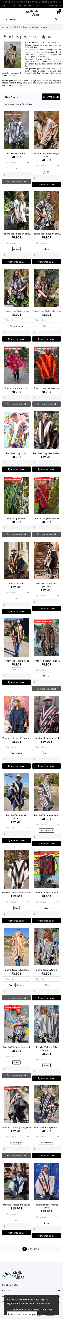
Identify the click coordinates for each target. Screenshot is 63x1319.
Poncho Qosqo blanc (16, 453)
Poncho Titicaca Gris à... (46, 969)
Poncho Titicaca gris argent (16, 1047)
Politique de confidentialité (24, 1310)
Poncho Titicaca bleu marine (16, 737)
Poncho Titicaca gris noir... (46, 1127)
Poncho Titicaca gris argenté (16, 1127)
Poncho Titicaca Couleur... (16, 969)
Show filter (51, 96)
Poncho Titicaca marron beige (46, 1206)
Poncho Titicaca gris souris (16, 1204)
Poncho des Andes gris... (17, 310)
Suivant (35, 1249)
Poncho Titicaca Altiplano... (46, 660)
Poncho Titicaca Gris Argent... (46, 1048)
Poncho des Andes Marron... (47, 310)
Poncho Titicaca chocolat (46, 737)
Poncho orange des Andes (47, 388)
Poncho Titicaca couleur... (46, 815)
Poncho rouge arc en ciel (46, 518)
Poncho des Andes (16, 153)
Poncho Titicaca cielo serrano (16, 817)
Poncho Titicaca (16, 583)
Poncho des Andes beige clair (46, 155)
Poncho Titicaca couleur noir (16, 892)
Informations (10, 1285)
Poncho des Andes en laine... (16, 233)
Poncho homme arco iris (16, 388)
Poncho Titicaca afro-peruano (46, 585)
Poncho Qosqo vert (16, 518)
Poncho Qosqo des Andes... (46, 453)
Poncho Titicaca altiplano (16, 660)
